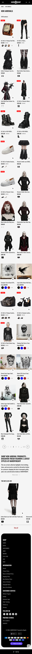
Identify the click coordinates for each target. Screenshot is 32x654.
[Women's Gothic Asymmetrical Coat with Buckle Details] (8, 241)
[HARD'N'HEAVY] (16, 2)
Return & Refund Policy (8, 574)
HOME (4, 551)
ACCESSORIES (6, 548)
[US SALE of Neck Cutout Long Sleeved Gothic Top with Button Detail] (8, 332)
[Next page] (27, 446)
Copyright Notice (6, 584)
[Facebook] (4, 614)
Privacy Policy (6, 571)
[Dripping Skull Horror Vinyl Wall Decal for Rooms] (24, 332)
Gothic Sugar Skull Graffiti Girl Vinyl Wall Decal (8, 404)
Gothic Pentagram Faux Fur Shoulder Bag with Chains (7, 71)
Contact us (5, 605)
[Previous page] (4, 446)
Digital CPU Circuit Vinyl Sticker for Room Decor (22, 374)
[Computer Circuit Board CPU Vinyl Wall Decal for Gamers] (8, 271)
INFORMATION (7, 565)
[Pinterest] (10, 614)
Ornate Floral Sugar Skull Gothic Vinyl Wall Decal (7, 374)
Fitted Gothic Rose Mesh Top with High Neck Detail (23, 222)
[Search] (26, 2)
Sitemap (5, 607)
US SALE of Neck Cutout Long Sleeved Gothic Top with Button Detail (8, 343)
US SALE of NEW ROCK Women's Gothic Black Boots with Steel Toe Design (23, 131)
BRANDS (5, 554)
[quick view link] (12, 37)
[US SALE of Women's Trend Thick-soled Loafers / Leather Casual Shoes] (8, 180)
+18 (28, 287)
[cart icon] (29, 2)
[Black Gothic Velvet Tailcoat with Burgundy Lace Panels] (24, 241)
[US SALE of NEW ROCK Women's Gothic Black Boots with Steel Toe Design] (24, 120)
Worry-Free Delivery (7, 587)
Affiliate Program (7, 594)
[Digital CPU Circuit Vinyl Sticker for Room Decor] (24, 362)
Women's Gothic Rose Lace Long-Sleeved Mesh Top (23, 192)
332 (24, 447)
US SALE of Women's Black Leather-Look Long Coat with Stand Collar (23, 101)
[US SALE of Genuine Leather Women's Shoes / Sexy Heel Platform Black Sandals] (24, 302)
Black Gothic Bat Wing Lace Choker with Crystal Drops (7, 222)
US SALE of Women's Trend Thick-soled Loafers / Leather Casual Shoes (7, 192)
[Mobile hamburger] (3, 2)
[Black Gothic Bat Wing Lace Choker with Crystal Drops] (8, 211)
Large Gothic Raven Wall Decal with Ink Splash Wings (24, 283)
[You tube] (16, 614)
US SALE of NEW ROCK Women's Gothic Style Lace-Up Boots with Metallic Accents (8, 131)
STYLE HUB (5, 556)
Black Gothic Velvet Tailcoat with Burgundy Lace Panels (23, 253)
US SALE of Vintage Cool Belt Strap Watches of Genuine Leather (7, 41)
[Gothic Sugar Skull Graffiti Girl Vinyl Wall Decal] (8, 392)
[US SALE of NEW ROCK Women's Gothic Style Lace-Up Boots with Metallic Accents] (8, 120)
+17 (12, 287)
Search (4, 568)
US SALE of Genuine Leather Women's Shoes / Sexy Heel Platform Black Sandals (23, 313)
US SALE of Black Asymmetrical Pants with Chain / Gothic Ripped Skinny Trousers (24, 41)
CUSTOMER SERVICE (9, 591)
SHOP (4, 540)
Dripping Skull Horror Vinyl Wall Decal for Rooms (23, 343)
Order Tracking (6, 602)
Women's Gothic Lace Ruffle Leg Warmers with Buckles (23, 162)
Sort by (17, 652)
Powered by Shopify (21, 630)
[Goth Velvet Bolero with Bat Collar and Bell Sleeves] (24, 423)
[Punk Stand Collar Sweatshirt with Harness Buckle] (24, 392)
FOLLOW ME (6, 611)
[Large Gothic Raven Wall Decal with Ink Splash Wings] (24, 271)
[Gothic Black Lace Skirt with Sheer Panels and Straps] (13, 499)
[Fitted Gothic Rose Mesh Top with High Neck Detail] (24, 211)
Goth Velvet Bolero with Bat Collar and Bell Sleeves (23, 434)
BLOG (4, 562)
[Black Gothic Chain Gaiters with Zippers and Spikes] (24, 59)
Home (2, 6)
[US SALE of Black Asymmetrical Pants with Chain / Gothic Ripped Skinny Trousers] (24, 29)
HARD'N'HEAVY (13, 630)
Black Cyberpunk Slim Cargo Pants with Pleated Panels (7, 434)
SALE (4, 559)
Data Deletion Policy (7, 579)
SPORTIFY (5, 623)
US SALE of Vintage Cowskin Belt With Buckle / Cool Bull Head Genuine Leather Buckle (8, 313)
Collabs (4, 596)
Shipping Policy (6, 576)
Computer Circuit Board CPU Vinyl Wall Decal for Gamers (7, 283)
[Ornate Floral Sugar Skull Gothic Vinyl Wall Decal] (8, 362)
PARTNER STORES (8, 618)
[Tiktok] (13, 614)
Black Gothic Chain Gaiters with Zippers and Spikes (23, 71)
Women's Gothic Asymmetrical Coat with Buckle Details (8, 253)
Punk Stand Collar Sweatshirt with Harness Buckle (24, 404)
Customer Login (6, 599)
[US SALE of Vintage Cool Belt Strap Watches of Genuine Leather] (8, 29)
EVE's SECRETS (6, 621)
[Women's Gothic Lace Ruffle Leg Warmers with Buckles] (24, 150)
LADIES (4, 543)
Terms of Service (6, 582)
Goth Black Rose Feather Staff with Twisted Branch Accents (8, 101)
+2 (11, 45)
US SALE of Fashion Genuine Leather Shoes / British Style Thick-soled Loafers (7, 162)
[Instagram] (7, 614)
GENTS (4, 546)
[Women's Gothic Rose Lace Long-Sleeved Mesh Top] (24, 180)
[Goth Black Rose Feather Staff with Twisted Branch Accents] (8, 90)
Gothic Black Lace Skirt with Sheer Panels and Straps (11, 517)
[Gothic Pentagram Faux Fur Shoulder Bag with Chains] (8, 59)
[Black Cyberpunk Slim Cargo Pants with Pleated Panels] (8, 423)
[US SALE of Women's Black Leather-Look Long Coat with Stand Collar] (24, 90)
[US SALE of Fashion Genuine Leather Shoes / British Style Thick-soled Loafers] (8, 150)
